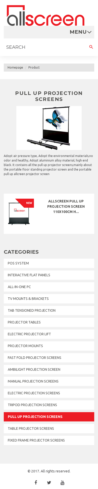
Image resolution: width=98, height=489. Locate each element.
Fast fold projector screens (34, 358)
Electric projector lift (29, 334)
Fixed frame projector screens (36, 440)
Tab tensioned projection (32, 310)
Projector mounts (25, 346)
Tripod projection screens (32, 405)
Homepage (15, 67)
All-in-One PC (19, 287)
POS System (18, 263)
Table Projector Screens (31, 428)
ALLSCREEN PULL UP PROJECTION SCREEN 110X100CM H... (66, 206)
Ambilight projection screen (34, 369)
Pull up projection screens (35, 417)
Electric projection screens (34, 393)
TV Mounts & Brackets (28, 299)
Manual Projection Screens (33, 381)
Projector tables (24, 322)
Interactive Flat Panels (29, 275)
